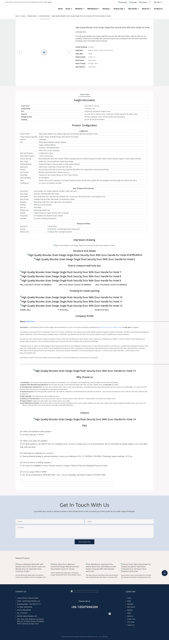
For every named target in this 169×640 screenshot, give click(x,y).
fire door (109, 327)
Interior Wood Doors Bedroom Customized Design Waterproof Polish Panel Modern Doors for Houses (66, 574)
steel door (102, 327)
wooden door (117, 327)
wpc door (128, 327)
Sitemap (104, 636)
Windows (130, 604)
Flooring (130, 610)
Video (129, 613)
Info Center (131, 622)
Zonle (17, 16)
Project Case (131, 619)
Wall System (131, 607)
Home (129, 598)
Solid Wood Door (44, 16)
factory (38, 466)
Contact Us (130, 625)
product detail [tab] (84, 94)
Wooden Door (32, 16)
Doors (23, 16)
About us (130, 616)
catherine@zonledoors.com (31, 601)
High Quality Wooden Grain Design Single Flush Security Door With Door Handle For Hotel (81, 16)
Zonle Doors (30, 321)
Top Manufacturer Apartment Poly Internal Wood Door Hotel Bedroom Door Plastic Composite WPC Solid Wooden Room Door (102, 576)
